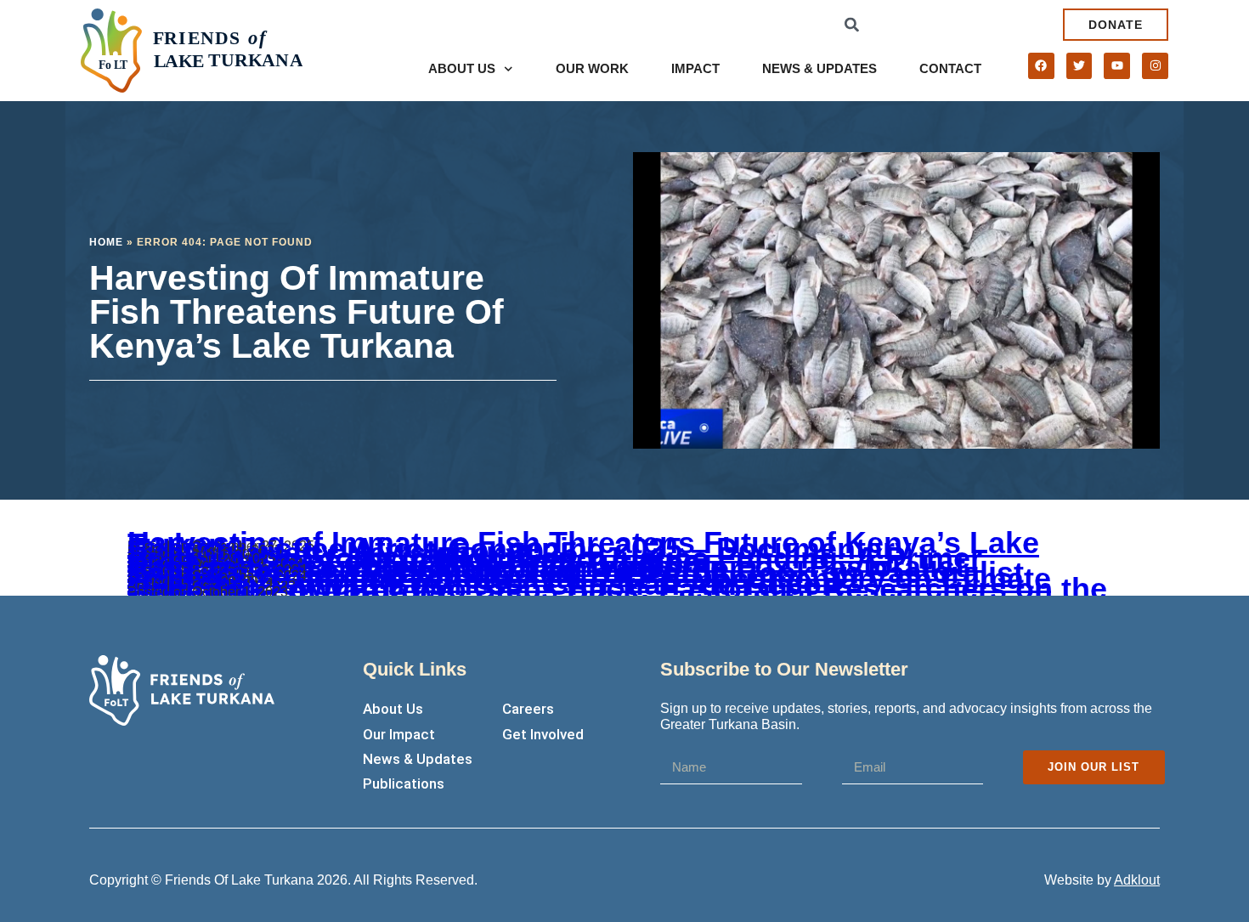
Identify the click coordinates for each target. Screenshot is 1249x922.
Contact (950, 68)
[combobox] (954, 24)
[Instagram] (1155, 66)
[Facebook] (1041, 66)
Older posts (161, 594)
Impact (695, 68)
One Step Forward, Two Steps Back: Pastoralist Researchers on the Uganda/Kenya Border (617, 589)
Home (106, 242)
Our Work (592, 68)
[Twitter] (1079, 66)
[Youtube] (1117, 66)
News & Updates (819, 68)
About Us (461, 68)
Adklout (1137, 880)
